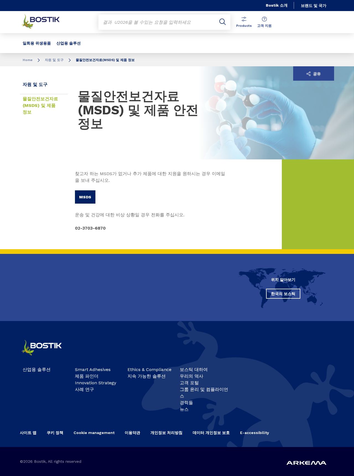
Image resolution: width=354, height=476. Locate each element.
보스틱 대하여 (194, 369)
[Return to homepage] (45, 22)
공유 (316, 74)
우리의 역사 (191, 376)
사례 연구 (84, 389)
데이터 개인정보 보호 (211, 432)
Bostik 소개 (277, 5)
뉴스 (184, 409)
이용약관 (132, 432)
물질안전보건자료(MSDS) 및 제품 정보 (40, 105)
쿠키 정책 (55, 432)
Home (28, 60)
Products (244, 26)
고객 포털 (189, 382)
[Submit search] (222, 22)
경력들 (186, 402)
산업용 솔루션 (68, 43)
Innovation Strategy (95, 382)
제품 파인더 (86, 376)
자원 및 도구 (54, 60)
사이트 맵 (28, 432)
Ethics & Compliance (149, 369)
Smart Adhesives (93, 369)
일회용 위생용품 (37, 43)
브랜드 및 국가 (313, 5)
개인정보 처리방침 (166, 432)
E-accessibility (254, 432)
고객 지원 (264, 26)
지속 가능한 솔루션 (146, 376)
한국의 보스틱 (283, 293)
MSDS (85, 197)
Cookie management (94, 432)
